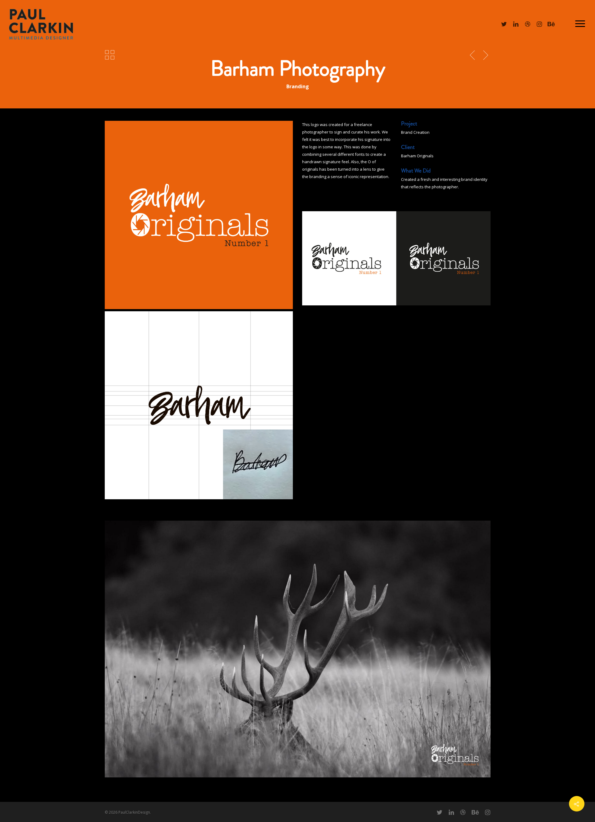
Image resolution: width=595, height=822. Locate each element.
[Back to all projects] (110, 55)
